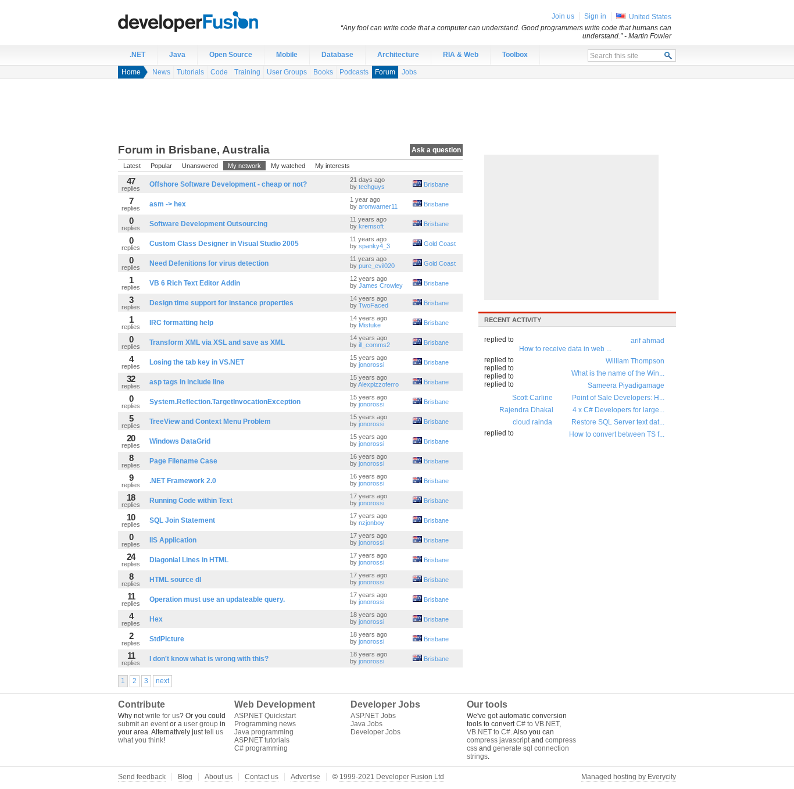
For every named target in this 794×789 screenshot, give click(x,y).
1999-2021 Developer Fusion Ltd (391, 777)
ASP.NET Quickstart (265, 716)
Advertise (305, 777)
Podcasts (354, 72)
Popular (161, 165)
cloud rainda (532, 422)
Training (247, 72)
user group (201, 724)
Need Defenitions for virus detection (209, 263)
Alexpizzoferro (378, 384)
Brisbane (436, 184)
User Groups (287, 72)
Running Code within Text (191, 501)
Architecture (398, 55)
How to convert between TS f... (616, 434)
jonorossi (371, 364)
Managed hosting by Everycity (628, 777)
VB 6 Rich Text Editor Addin (194, 283)
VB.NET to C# (488, 732)
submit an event (143, 724)
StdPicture (166, 639)
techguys (372, 186)
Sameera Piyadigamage (626, 385)
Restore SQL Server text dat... (617, 422)
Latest (132, 165)
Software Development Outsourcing (208, 224)
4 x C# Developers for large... (618, 410)
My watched (288, 165)
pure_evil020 (377, 265)
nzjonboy (371, 522)
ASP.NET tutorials (261, 740)
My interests (332, 165)
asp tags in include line (186, 382)
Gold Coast (440, 243)
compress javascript (498, 740)
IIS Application (172, 540)
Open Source (230, 55)
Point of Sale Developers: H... (618, 398)
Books (323, 72)
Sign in (595, 16)
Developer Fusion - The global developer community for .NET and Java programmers (217, 21)
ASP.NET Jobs (373, 716)
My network (244, 165)
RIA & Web (460, 55)
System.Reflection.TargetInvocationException (225, 402)
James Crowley (381, 285)
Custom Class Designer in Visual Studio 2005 (224, 244)
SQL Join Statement (182, 520)
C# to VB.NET (537, 724)
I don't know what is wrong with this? (209, 659)
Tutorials (190, 72)
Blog (185, 777)
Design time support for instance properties (221, 303)
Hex (156, 619)
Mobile (287, 55)
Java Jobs (366, 724)
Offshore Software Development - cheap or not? (228, 184)
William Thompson (635, 361)
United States (650, 17)
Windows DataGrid (179, 441)
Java (177, 55)
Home (131, 72)
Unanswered (200, 165)
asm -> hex (167, 204)
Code (219, 72)
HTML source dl (175, 580)
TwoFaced (373, 305)
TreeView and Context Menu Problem (210, 421)
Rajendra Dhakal (526, 410)
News (161, 72)
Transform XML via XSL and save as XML (217, 342)
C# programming (261, 748)
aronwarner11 (378, 206)
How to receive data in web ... (565, 349)
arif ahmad (647, 341)
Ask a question (436, 150)
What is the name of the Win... (617, 373)
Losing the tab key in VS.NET (196, 362)
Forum (385, 72)
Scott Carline (532, 398)
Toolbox (515, 55)
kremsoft (371, 226)
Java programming (264, 732)
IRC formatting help (181, 323)
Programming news (265, 724)
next (162, 681)
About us (219, 777)
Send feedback (142, 777)
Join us (563, 16)
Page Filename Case (183, 461)
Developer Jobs (375, 732)
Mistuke (370, 325)
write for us (162, 716)
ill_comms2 (374, 344)
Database (337, 55)
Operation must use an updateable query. (217, 599)
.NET (137, 55)
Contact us (261, 777)
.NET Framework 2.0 (182, 481)
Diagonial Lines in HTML (188, 560)
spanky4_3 (374, 245)
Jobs (409, 72)
